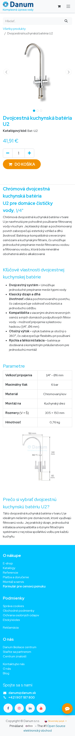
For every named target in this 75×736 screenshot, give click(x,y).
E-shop (8, 563)
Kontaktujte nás (13, 664)
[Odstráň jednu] (7, 153)
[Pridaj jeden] (29, 153)
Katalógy (9, 568)
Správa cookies (13, 606)
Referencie (10, 573)
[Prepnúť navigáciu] (68, 6)
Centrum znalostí (14, 656)
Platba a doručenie (16, 577)
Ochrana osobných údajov (21, 615)
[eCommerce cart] (59, 6)
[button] (6, 72)
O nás (7, 669)
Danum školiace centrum (19, 647)
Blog (6, 673)
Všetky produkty (14, 29)
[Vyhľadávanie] (66, 21)
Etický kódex (12, 620)
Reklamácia (11, 628)
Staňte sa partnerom (17, 652)
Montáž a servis (13, 582)
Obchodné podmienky (18, 611)
